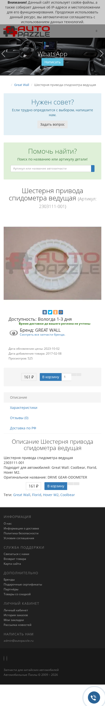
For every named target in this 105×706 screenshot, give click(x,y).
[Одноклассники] (55, 312)
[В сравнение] (78, 374)
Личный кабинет (16, 610)
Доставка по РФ (23, 428)
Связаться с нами (16, 554)
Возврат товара (15, 559)
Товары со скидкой (17, 594)
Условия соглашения (19, 538)
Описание (18, 397)
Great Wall (21, 494)
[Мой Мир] (61, 312)
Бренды (9, 579)
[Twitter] (50, 312)
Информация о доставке (21, 528)
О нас (8, 523)
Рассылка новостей (18, 625)
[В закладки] (73, 374)
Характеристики (23, 407)
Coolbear (67, 494)
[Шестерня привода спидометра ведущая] (52, 263)
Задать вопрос (52, 124)
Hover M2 (51, 494)
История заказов (16, 615)
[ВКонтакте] (44, 312)
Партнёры (11, 589)
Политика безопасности (21, 533)
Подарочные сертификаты (23, 584)
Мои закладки (14, 620)
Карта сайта (12, 564)
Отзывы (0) (19, 417)
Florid (36, 494)
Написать (52, 62)
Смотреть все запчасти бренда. (42, 334)
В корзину (50, 377)
